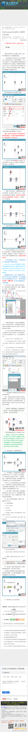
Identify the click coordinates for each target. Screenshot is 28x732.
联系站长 (19, 1)
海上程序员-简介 (6, 702)
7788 (17, 619)
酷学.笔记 (9, 699)
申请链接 (15, 699)
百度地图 (10, 722)
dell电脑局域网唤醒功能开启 (10, 637)
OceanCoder (18, 37)
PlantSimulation (8, 27)
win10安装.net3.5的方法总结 (10, 635)
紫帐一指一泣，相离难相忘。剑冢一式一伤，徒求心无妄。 (17, 703)
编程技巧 (22, 619)
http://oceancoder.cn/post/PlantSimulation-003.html (14, 611)
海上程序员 (4, 707)
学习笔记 (12, 619)
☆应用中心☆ (13, 1)
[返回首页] (2, 27)
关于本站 (25, 1)
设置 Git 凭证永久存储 (9, 644)
